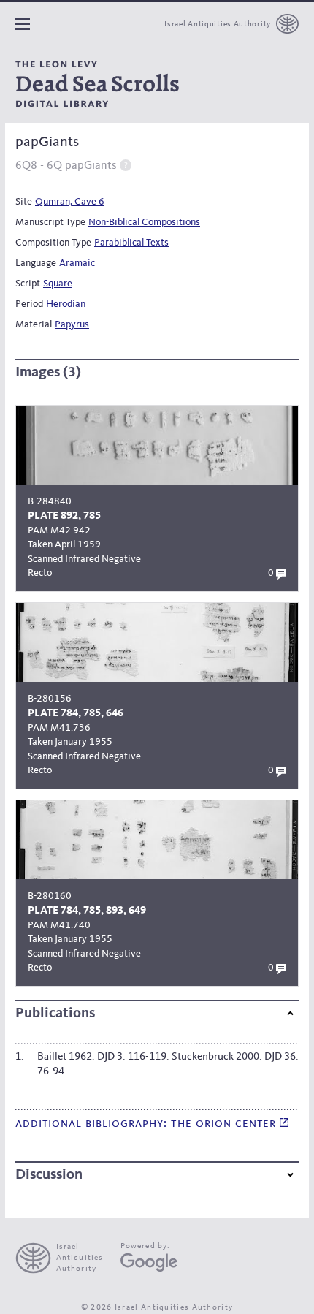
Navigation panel (22, 24)
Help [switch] (125, 165)
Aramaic (77, 263)
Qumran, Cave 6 (69, 202)
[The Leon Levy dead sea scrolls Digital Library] (97, 84)
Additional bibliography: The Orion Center (147, 1123)
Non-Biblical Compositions (144, 222)
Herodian (65, 304)
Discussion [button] (49, 1175)
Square (57, 283)
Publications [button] (55, 1013)
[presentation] (65, 1258)
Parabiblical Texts (131, 243)
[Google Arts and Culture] (148, 1262)
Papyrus (72, 324)
